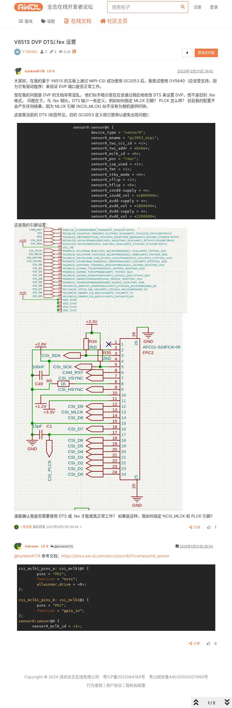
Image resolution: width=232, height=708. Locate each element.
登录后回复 (206, 53)
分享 (197, 527)
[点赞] (208, 527)
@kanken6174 (63, 546)
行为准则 (94, 685)
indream (36, 546)
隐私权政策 (135, 685)
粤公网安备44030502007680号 (178, 676)
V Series (29, 51)
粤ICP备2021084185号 (124, 676)
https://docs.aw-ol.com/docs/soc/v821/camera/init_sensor (115, 555)
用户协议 (114, 685)
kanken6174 (40, 71)
